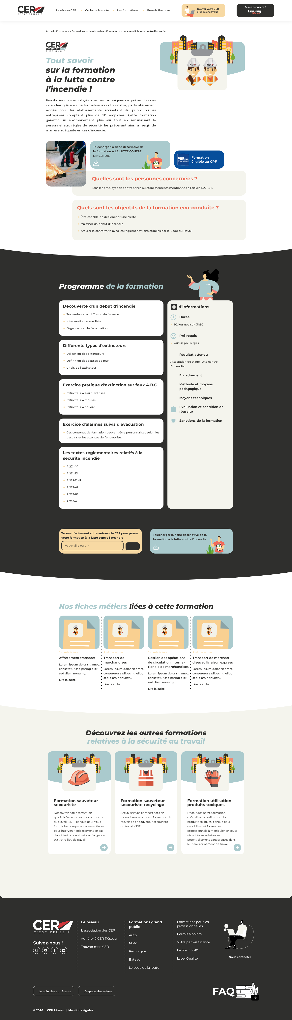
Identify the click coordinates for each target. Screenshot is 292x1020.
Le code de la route (144, 967)
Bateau (134, 959)
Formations (62, 31)
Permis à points (189, 934)
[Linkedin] (63, 950)
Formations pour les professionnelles (193, 924)
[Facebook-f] (54, 950)
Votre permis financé (193, 942)
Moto (133, 943)
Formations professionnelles (88, 31)
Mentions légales (80, 1010)
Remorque (137, 951)
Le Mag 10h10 (187, 950)
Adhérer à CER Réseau (99, 938)
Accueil (50, 31)
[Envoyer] (133, 546)
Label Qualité (187, 958)
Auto (133, 935)
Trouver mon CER (95, 947)
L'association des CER (98, 930)
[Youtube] (45, 950)
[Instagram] (36, 950)
